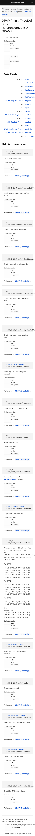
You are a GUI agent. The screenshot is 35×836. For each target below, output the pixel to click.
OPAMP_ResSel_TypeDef (15, 133)
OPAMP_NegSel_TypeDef (15, 101)
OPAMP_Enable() (22, 176)
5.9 (15, 12)
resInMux (29, 129)
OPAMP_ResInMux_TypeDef (14, 129)
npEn (27, 108)
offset (28, 111)
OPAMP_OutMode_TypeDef (14, 115)
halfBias (29, 86)
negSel (28, 101)
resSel (28, 133)
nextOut (28, 104)
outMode (28, 115)
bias (27, 79)
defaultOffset (11, 479)
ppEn (27, 125)
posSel (28, 122)
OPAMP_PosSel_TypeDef (15, 122)
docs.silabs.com (17, 3)
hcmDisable (30, 90)
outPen (28, 118)
